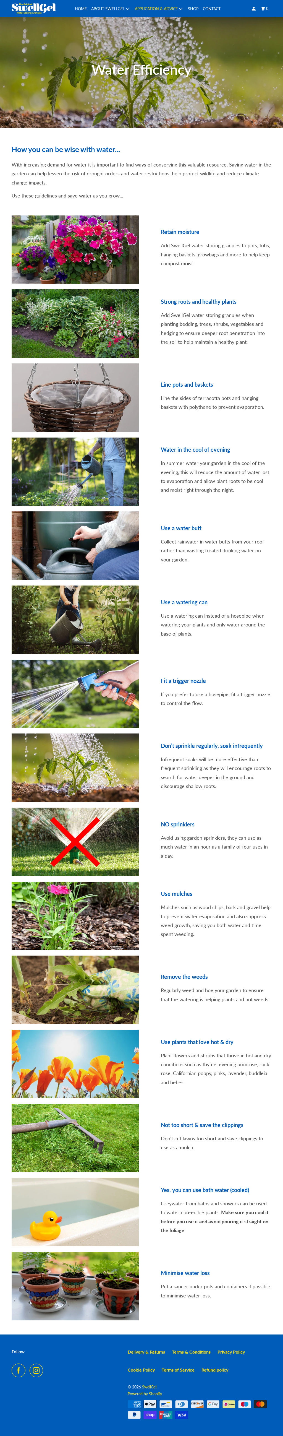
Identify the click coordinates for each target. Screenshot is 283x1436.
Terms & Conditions (191, 1351)
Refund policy (214, 1369)
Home (81, 8)
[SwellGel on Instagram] (38, 1370)
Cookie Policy (141, 1369)
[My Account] (254, 9)
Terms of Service (178, 1369)
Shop (193, 8)
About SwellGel (108, 8)
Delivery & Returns (146, 1351)
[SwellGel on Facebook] (20, 1370)
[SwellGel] (34, 8)
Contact (212, 8)
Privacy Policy (231, 1351)
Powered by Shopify (145, 1393)
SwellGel (149, 1387)
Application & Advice (157, 8)
